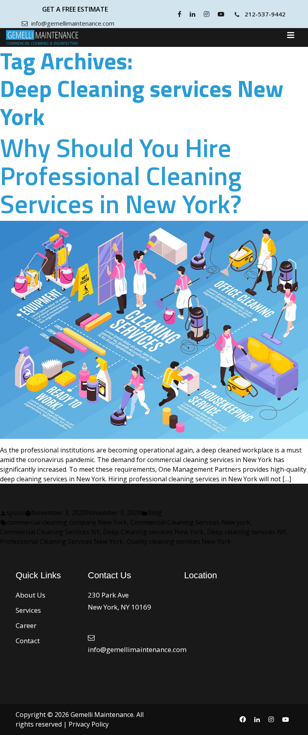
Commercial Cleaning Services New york (190, 522)
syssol (15, 512)
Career (26, 625)
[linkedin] (193, 14)
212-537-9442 (265, 14)
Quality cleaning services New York (178, 541)
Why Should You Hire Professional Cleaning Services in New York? (120, 175)
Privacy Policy (89, 724)
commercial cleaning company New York (66, 522)
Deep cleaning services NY (246, 531)
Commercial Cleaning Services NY (50, 531)
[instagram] (207, 14)
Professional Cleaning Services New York (61, 541)
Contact (28, 640)
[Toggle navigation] (291, 37)
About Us (30, 595)
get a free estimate (75, 9)
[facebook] (180, 14)
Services (28, 610)
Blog (155, 512)
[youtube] (222, 14)
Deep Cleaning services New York (153, 531)
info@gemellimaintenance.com (72, 23)
